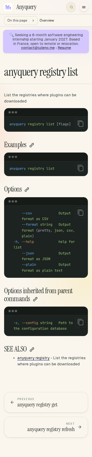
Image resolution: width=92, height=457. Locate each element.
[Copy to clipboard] (80, 123)
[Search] (71, 7)
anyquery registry (33, 358)
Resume (64, 48)
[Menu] (84, 7)
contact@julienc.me (38, 48)
